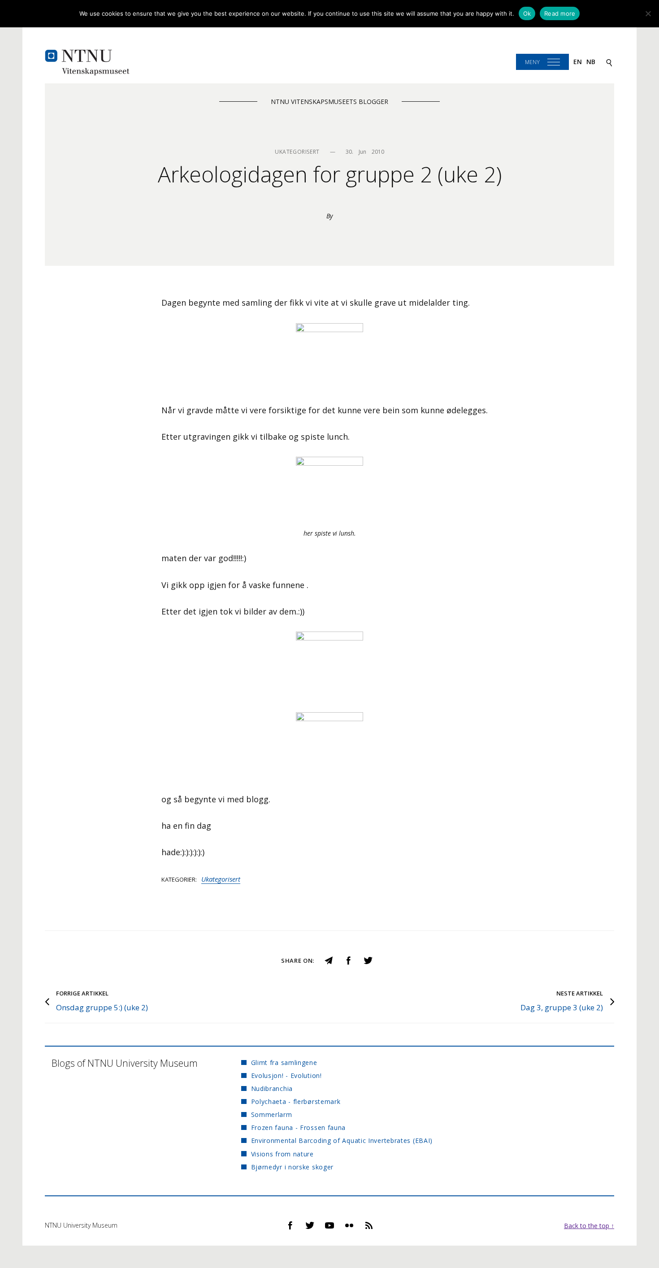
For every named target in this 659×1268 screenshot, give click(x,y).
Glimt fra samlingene (284, 1062)
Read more (559, 13)
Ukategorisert (220, 878)
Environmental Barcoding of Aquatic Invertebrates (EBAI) (342, 1140)
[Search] (609, 62)
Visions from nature (282, 1154)
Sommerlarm (271, 1114)
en (577, 61)
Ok (527, 13)
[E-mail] (328, 959)
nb (590, 61)
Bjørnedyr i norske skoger (292, 1167)
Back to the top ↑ (589, 1225)
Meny (532, 62)
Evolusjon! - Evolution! (286, 1075)
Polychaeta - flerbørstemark (295, 1101)
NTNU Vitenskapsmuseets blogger (329, 101)
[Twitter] (368, 959)
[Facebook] (348, 959)
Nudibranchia (272, 1088)
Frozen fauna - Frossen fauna (298, 1127)
